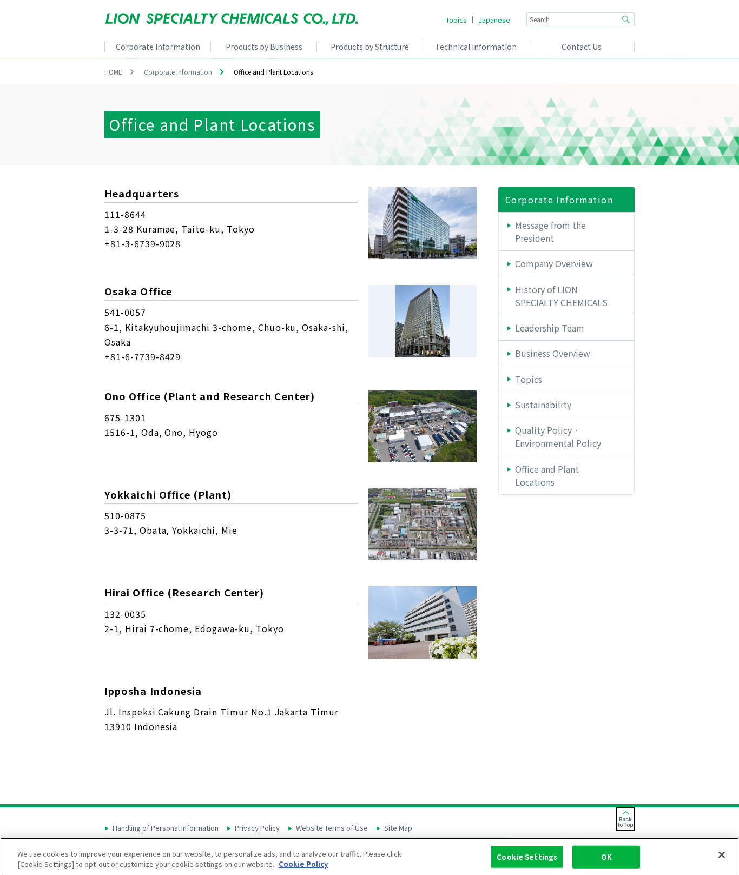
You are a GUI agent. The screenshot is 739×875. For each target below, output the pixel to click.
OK (606, 857)
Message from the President (550, 231)
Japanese (494, 19)
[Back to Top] (625, 819)
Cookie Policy (303, 864)
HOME (113, 71)
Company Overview (554, 263)
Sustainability (543, 404)
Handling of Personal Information (166, 828)
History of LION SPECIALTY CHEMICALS (561, 296)
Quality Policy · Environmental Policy (558, 436)
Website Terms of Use (332, 828)
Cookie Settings (527, 857)
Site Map (398, 828)
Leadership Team (549, 327)
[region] (369, 856)
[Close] (722, 855)
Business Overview (552, 353)
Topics (456, 19)
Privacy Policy (257, 828)
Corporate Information (178, 71)
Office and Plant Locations (547, 475)
